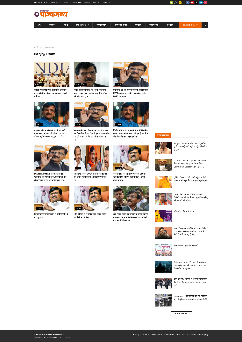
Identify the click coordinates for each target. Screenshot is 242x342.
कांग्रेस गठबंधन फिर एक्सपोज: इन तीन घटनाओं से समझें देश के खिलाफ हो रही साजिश (50, 93)
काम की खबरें (121, 25)
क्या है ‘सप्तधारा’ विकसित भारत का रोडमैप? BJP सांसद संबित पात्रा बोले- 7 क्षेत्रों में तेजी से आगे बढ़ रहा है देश (191, 231)
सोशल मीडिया (81, 84)
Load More (181, 314)
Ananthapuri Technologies (60, 337)
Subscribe (189, 25)
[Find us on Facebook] (188, 2)
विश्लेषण (40, 84)
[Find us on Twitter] (196, 2)
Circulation (67, 3)
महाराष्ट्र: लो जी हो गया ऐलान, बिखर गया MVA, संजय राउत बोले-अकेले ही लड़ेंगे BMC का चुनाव (130, 93)
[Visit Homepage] (51, 13)
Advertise (77, 3)
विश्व (66, 25)
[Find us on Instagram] (205, 2)
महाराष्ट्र (118, 84)
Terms (144, 334)
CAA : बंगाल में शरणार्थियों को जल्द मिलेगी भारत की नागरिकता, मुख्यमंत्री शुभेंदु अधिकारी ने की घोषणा (191, 197)
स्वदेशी (138, 25)
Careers (86, 3)
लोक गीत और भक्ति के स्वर (184, 211)
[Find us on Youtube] (192, 2)
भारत (51, 25)
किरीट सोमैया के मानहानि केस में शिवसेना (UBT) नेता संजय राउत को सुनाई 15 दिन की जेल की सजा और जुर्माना (130, 133)
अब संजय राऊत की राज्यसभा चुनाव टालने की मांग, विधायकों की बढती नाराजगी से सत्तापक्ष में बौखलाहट (130, 217)
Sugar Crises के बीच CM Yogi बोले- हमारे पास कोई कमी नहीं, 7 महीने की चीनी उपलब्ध (190, 146)
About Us (95, 3)
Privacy (136, 334)
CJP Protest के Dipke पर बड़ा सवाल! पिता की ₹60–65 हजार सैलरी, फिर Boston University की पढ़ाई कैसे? (190, 163)
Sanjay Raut (49, 47)
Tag (40, 47)
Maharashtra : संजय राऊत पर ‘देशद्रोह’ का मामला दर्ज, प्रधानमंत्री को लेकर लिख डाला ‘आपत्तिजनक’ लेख (50, 176)
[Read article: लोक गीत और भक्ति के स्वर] (163, 216)
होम (35, 47)
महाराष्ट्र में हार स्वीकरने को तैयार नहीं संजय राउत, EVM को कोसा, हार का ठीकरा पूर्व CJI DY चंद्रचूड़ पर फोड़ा (49, 133)
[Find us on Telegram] (201, 2)
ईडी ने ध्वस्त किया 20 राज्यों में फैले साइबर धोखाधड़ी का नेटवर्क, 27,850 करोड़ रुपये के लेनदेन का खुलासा (190, 265)
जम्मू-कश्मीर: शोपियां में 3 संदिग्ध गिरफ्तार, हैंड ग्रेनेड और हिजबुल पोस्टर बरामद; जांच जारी (190, 282)
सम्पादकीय (101, 25)
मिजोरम (39, 124)
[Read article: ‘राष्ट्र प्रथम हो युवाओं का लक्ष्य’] (163, 250)
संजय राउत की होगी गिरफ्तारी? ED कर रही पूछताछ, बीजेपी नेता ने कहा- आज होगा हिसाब (129, 176)
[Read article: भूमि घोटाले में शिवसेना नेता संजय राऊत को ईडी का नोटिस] (91, 198)
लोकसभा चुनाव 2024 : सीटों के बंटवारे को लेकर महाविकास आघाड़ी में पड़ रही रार (90, 176)
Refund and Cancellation (175, 334)
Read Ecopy (56, 3)
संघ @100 (81, 25)
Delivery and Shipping (198, 334)
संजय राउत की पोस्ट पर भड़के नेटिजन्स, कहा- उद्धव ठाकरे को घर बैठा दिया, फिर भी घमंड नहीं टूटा (91, 93)
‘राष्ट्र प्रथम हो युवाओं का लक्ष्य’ (186, 245)
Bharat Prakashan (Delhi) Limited (50, 334)
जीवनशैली (154, 25)
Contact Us (105, 3)
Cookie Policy (156, 334)
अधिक (170, 25)
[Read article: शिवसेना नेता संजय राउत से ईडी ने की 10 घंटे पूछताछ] (51, 198)
